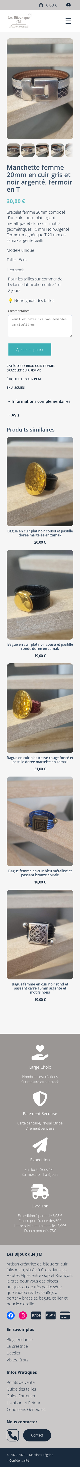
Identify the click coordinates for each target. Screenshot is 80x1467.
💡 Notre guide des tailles (31, 300)
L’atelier (13, 1353)
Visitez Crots (17, 1360)
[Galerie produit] (40, 88)
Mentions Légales (41, 1455)
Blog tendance (20, 1339)
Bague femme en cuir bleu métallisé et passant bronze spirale (40, 873)
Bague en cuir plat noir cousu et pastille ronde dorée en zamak (40, 646)
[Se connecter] (68, 5)
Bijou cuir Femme (40, 366)
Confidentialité (19, 1460)
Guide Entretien (21, 1395)
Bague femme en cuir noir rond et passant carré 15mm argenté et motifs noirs (40, 988)
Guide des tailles (21, 1389)
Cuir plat (34, 379)
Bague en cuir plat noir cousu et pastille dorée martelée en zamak (40, 533)
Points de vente (21, 1382)
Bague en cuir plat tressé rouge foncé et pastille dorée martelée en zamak (40, 760)
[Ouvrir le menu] (68, 21)
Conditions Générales (26, 1409)
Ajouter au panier (29, 349)
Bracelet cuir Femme (24, 370)
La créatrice (17, 1346)
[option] (28, 150)
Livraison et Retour (23, 1402)
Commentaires (19, 311)
